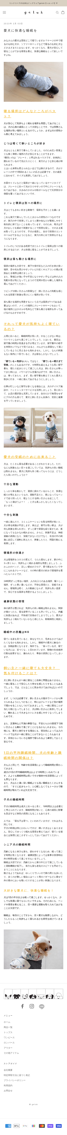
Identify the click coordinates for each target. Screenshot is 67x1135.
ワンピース (9, 1037)
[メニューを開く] (4, 12)
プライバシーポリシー (15, 1080)
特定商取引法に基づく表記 (17, 1075)
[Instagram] (32, 1006)
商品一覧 (8, 1027)
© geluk (33, 1104)
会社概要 (8, 1070)
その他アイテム (11, 1053)
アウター (8, 1047)
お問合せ (8, 1090)
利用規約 (8, 1085)
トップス (8, 1032)
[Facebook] (22, 1006)
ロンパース (9, 1042)
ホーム (7, 1022)
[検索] (57, 12)
